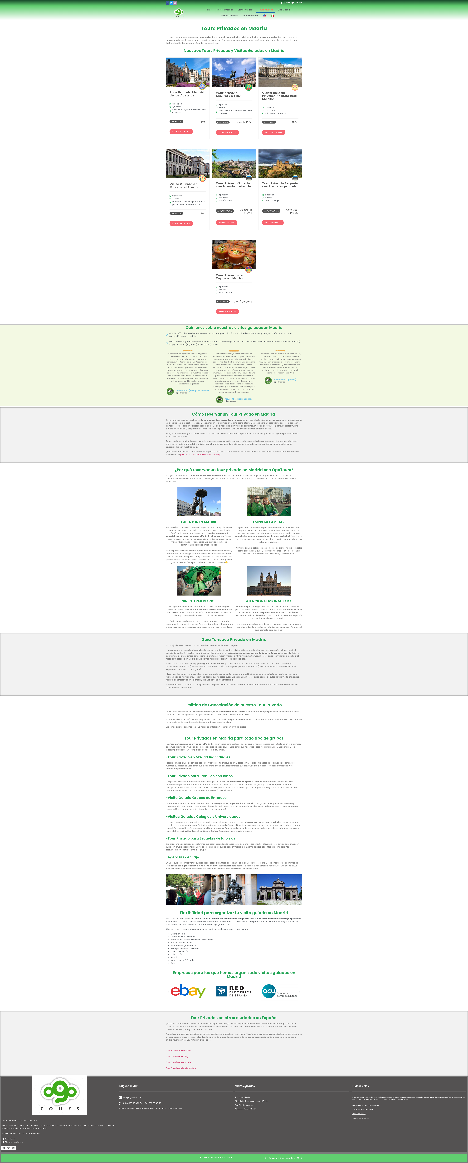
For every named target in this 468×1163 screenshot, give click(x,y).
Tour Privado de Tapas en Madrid (230, 276)
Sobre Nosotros (250, 15)
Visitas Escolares (229, 15)
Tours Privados (265, 9)
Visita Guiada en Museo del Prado (184, 185)
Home (209, 9)
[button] (226, 222)
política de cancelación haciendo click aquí (201, 454)
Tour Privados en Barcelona (179, 1050)
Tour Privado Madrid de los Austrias (187, 94)
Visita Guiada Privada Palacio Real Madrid (279, 96)
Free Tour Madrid (224, 9)
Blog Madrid (284, 9)
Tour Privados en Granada (178, 1062)
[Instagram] (175, 3)
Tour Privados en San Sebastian (181, 1068)
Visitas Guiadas (246, 9)
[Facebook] (167, 3)
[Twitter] (171, 3)
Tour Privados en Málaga (177, 1056)
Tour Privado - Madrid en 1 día (229, 94)
